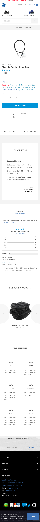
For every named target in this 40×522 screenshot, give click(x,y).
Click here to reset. (9, 223)
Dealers (5, 470)
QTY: (3, 93)
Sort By (4, 254)
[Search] (34, 20)
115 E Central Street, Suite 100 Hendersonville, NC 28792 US (12, 482)
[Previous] (4, 313)
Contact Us (10, 491)
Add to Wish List (20, 114)
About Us (5, 457)
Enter (31, 447)
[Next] (35, 313)
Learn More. (18, 518)
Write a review (20, 213)
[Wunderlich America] (4, 5)
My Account (22, 5)
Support (5, 463)
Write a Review (20, 234)
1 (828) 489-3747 (12, 488)
